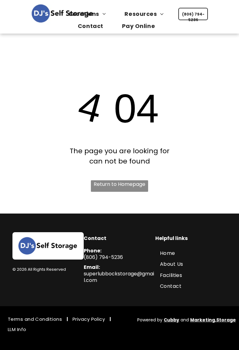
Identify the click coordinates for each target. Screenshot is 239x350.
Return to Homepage (119, 184)
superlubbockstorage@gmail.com (119, 277)
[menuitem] (90, 14)
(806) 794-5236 (103, 257)
